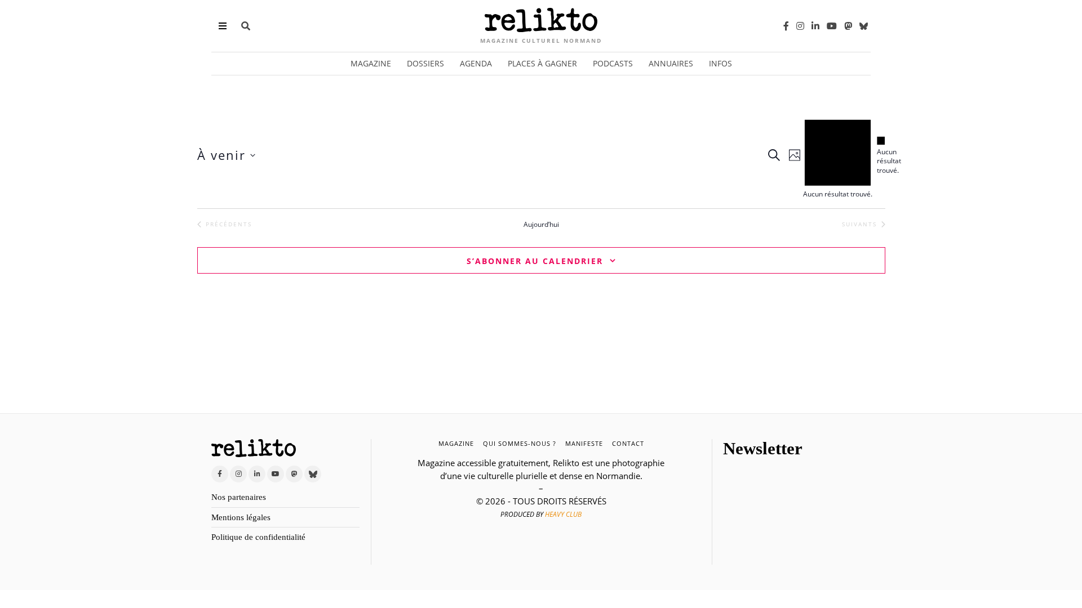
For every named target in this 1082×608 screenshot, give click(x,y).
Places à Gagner (542, 63)
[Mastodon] (848, 26)
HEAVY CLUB (563, 514)
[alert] (881, 156)
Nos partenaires (238, 497)
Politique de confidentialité (258, 537)
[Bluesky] (864, 25)
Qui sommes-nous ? (519, 443)
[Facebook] (786, 26)
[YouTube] (832, 26)
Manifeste (584, 443)
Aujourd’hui (541, 224)
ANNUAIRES (671, 63)
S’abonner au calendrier (535, 261)
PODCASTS (613, 63)
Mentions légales (240, 517)
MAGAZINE (456, 443)
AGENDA (476, 63)
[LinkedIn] (815, 26)
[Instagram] (800, 26)
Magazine (371, 63)
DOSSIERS (425, 63)
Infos (720, 63)
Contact (628, 443)
